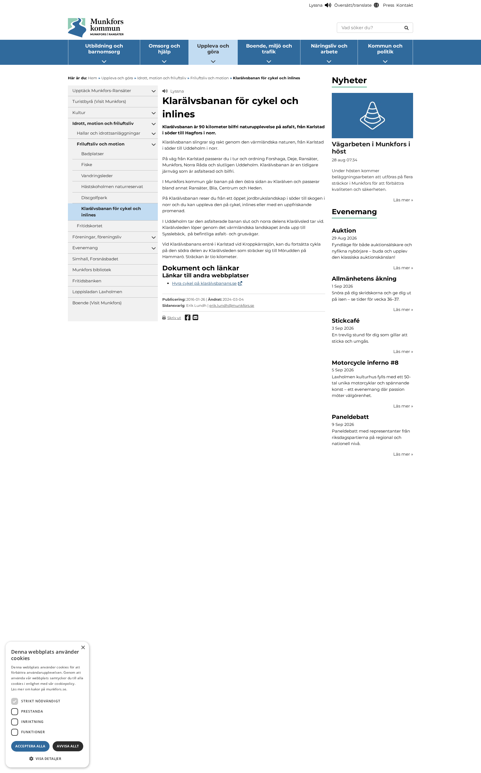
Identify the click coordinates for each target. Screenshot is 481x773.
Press (388, 5)
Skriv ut (174, 317)
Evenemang (85, 247)
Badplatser (92, 153)
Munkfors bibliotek (91, 269)
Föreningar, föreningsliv (96, 236)
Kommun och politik (385, 49)
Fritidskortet (89, 225)
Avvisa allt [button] (68, 746)
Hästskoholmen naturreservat (112, 186)
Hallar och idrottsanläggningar (108, 133)
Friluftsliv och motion (100, 144)
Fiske (86, 164)
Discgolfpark (94, 197)
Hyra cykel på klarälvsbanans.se (204, 283)
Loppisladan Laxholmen (97, 291)
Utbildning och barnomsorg (104, 49)
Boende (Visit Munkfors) (97, 302)
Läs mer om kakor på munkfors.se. (39, 689)
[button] (47, 758)
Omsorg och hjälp (164, 49)
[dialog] (47, 704)
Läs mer (403, 267)
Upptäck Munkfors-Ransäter (101, 90)
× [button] (83, 648)
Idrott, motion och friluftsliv (103, 123)
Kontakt (404, 5)
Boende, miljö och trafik (269, 49)
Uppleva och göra (213, 49)
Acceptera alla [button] (30, 746)
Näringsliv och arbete (329, 49)
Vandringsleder (97, 175)
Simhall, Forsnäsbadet (95, 258)
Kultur (78, 112)
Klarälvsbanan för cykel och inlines (111, 212)
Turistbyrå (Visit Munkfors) (99, 101)
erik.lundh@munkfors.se (231, 305)
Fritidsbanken (86, 280)
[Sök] (406, 28)
